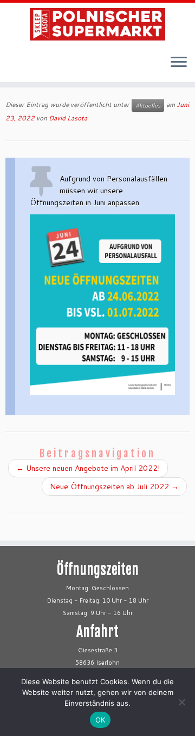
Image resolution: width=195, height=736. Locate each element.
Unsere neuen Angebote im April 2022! (88, 468)
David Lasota (68, 118)
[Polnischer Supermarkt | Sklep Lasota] (97, 24)
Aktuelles (147, 105)
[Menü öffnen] (179, 63)
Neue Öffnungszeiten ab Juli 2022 (114, 486)
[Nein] (181, 702)
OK (100, 719)
